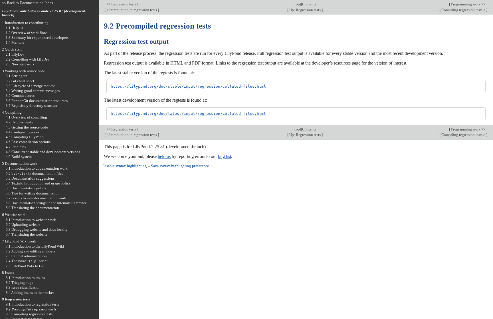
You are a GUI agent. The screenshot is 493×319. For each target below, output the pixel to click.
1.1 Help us (14, 28)
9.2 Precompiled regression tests (31, 309)
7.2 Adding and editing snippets (30, 251)
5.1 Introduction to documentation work (37, 168)
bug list (224, 156)
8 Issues (8, 272)
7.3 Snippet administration (26, 256)
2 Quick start (12, 49)
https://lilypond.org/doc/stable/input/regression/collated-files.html (188, 86)
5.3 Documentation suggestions (30, 178)
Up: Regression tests (305, 10)
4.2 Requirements (19, 122)
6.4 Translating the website (26, 234)
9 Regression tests (16, 299)
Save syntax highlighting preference (180, 166)
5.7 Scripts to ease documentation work (36, 198)
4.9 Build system (19, 157)
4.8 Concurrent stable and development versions (43, 152)
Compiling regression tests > (463, 10)
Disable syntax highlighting (124, 166)
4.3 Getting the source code (27, 127)
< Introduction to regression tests (132, 10)
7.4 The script (27, 261)
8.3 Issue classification (23, 287)
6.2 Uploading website (23, 224)
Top (297, 4)
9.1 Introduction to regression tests (32, 304)
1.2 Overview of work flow (26, 33)
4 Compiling (12, 112)
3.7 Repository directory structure (32, 105)
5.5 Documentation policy (26, 188)
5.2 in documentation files (34, 173)
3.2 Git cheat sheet (20, 81)
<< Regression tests (121, 4)
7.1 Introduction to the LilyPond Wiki (35, 246)
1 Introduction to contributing (25, 23)
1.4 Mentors (15, 42)
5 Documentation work (19, 163)
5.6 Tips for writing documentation (33, 193)
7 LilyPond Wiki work (19, 241)
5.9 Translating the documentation (32, 208)
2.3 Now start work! (21, 64)
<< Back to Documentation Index (27, 3)
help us (164, 156)
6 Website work (14, 214)
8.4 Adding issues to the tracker (30, 292)
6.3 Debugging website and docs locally (37, 229)
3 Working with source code (23, 71)
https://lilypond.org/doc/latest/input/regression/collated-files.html (188, 113)
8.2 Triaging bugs (19, 282)
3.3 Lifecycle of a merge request (30, 86)
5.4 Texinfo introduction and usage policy (38, 183)
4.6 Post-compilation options (28, 142)
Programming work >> (468, 4)
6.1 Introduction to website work (31, 220)
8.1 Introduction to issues (25, 278)
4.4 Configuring (22, 132)
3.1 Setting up (16, 76)
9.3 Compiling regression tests (29, 314)
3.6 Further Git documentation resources (37, 101)
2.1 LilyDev (15, 54)
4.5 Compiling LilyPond (25, 137)
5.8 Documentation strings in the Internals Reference (46, 203)
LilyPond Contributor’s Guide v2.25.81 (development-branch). (44, 13)
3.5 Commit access (20, 95)
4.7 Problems (16, 147)
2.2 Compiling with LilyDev (28, 59)
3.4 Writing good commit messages (33, 91)
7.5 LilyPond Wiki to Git (25, 266)
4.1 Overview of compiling (26, 117)
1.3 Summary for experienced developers (37, 37)
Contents (309, 4)
